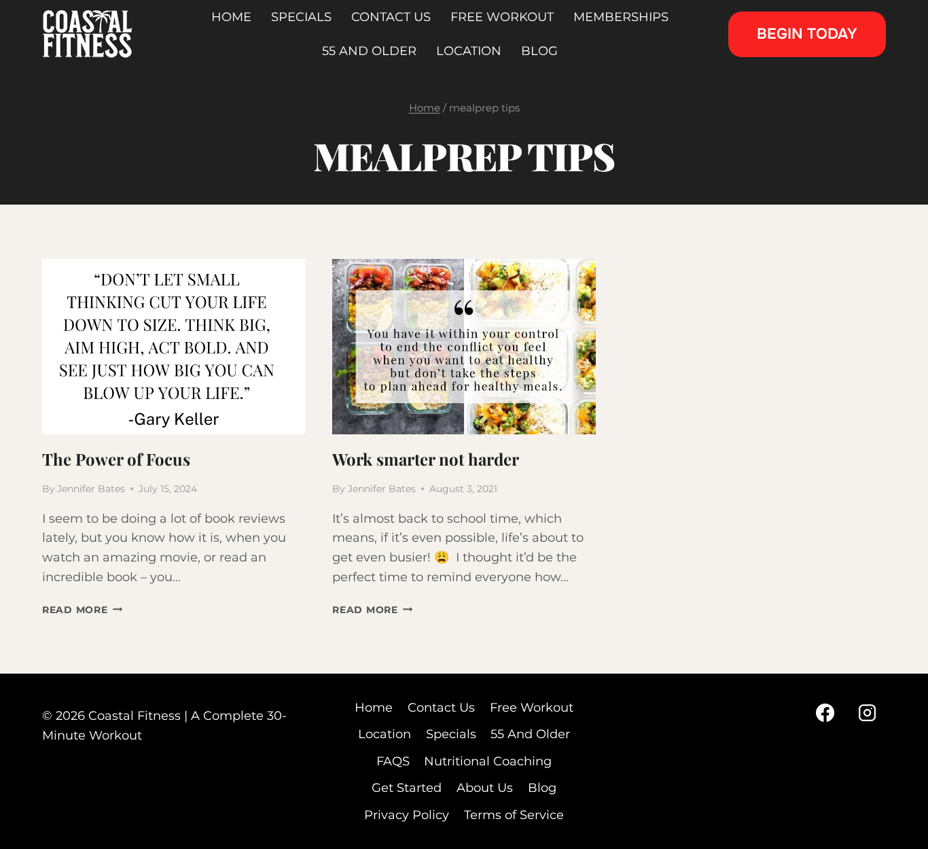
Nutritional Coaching (488, 761)
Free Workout (531, 707)
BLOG (539, 51)
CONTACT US (391, 17)
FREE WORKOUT (502, 17)
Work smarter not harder (425, 459)
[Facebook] (824, 712)
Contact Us (441, 707)
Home (374, 707)
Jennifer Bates (91, 489)
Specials (451, 734)
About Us (485, 787)
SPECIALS (301, 17)
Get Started (407, 787)
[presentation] (173, 346)
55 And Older (530, 734)
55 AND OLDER (369, 51)
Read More (82, 610)
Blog (542, 787)
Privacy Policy (406, 815)
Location (384, 734)
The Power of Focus (116, 459)
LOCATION (468, 51)
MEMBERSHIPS (620, 17)
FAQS (393, 761)
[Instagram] (867, 712)
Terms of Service (514, 815)
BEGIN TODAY (807, 34)
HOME (231, 17)
